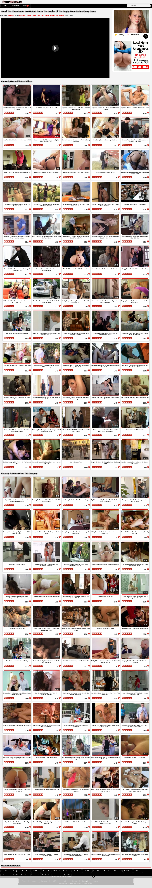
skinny (61, 15)
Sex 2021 (15, 875)
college (29, 15)
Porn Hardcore (25, 875)
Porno (5, 875)
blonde (47, 15)
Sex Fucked (66, 871)
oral (57, 15)
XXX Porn (36, 871)
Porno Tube (25, 871)
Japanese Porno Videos (56, 875)
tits (42, 15)
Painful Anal (117, 871)
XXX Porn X (56, 871)
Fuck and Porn (36, 875)
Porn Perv (77, 871)
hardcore (22, 15)
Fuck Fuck (107, 871)
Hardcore (11, 15)
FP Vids (87, 871)
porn (34, 15)
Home (5, 5)
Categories (15, 5)
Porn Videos (5, 871)
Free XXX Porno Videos (66, 875)
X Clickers (138, 871)
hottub (52, 15)
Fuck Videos (128, 871)
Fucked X (46, 871)
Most (24, 5)
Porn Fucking (46, 875)
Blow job (15, 871)
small (38, 15)
